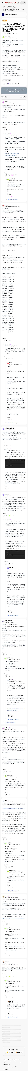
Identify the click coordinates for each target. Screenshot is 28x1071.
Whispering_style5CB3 (9, 428)
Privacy (19, 1062)
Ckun (8, 133)
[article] (14, 116)
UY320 (6, 896)
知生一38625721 (8, 620)
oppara (6, 101)
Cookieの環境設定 (6, 1064)
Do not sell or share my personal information (11, 1066)
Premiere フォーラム (7, 7)
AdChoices (6, 1069)
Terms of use (14, 1062)
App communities (11, 6)
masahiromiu (7, 36)
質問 (14, 7)
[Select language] (18, 3)
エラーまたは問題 (6, 80)
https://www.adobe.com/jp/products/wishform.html (13, 918)
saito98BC (7, 494)
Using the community (7, 1062)
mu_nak (6, 205)
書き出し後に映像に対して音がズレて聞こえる (13, 808)
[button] (3, 3)
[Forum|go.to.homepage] (11, 3)
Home (4, 6)
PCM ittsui (7, 961)
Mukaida (7, 727)
